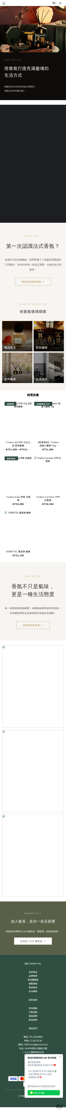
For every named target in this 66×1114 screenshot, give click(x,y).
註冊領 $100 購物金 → (33, 941)
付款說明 (33, 1012)
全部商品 (33, 971)
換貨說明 (33, 1019)
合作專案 (33, 991)
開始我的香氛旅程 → (33, 281)
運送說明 (33, 1015)
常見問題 (33, 1008)
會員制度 (33, 987)
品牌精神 (33, 975)
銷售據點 (33, 983)
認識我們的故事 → (33, 625)
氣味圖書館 (33, 979)
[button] (33, 164)
